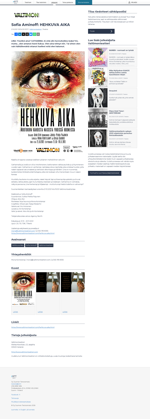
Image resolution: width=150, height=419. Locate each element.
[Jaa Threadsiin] (27, 34)
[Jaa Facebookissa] (16, 34)
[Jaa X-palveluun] (23, 34)
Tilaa (92, 31)
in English (22, 410)
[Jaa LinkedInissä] (19, 34)
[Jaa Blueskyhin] (30, 34)
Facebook (14, 395)
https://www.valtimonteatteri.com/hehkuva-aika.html (32, 233)
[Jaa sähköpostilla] (38, 34)
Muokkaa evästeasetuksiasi (21, 402)
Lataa (15, 312)
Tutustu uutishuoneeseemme (104, 173)
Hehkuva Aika (17, 245)
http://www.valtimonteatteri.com (24, 352)
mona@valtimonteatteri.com (23, 231)
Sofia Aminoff (31, 245)
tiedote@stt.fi (16, 384)
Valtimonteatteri (35, 29)
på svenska (30, 410)
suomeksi (14, 410)
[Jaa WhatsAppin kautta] (34, 34)
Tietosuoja (15, 398)
